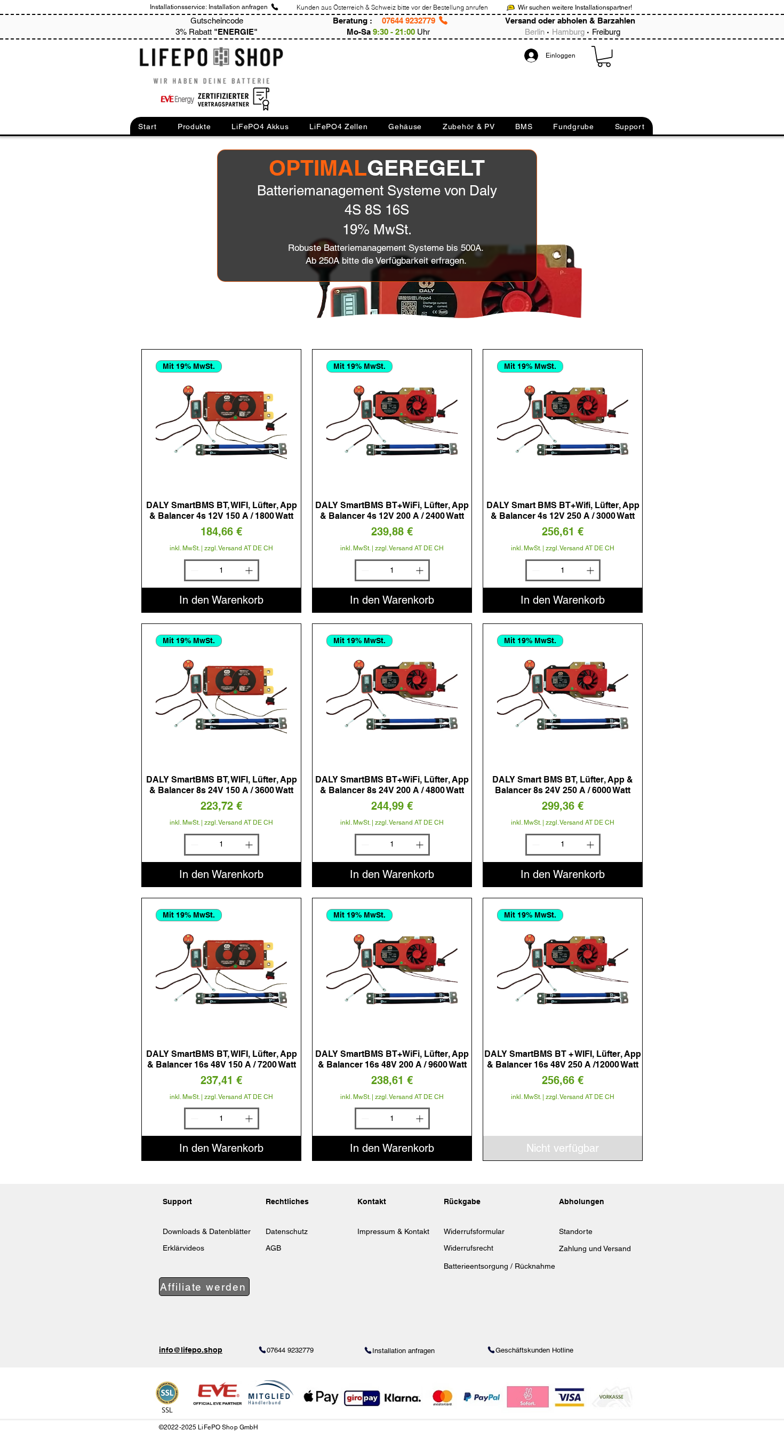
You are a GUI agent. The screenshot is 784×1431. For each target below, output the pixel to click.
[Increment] (250, 570)
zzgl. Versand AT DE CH (238, 548)
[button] (147, 126)
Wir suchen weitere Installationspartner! (575, 7)
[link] (604, 56)
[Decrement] (193, 570)
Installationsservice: (178, 7)
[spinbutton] (221, 570)
